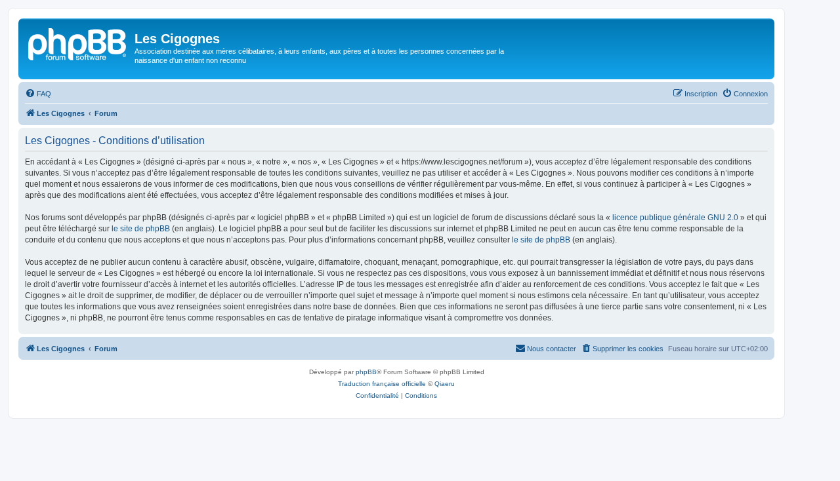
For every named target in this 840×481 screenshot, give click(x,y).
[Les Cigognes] (78, 43)
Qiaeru (444, 383)
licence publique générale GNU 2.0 (675, 217)
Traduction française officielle (382, 383)
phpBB (366, 371)
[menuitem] (38, 94)
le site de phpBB (141, 228)
